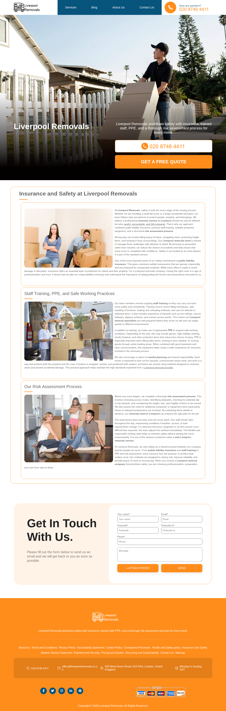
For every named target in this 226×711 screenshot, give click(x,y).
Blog (94, 7)
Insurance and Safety (194, 647)
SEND (182, 568)
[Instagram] (61, 691)
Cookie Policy (114, 647)
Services (70, 7)
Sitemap (180, 652)
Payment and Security (87, 652)
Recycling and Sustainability (142, 652)
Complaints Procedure (137, 647)
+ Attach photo (138, 568)
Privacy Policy (67, 647)
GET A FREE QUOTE (163, 161)
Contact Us (146, 7)
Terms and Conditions (44, 647)
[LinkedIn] (71, 691)
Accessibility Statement (90, 647)
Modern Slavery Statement (56, 652)
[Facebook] (43, 691)
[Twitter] (52, 691)
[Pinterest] (80, 691)
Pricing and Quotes (112, 652)
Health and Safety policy (166, 647)
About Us (118, 7)
